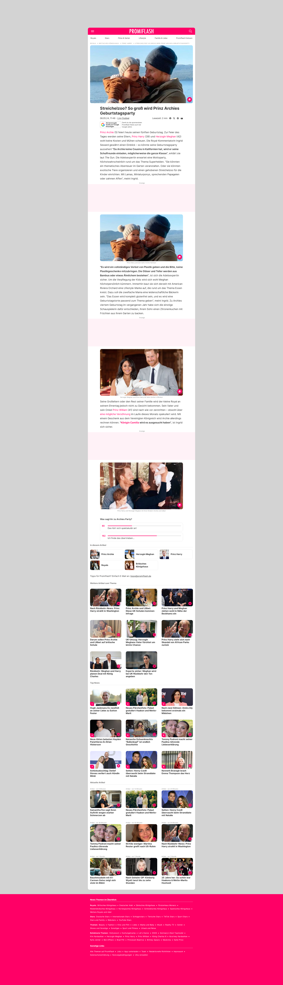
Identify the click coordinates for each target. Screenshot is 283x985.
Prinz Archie (107, 132)
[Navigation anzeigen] (92, 31)
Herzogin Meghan (166, 136)
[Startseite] (141, 31)
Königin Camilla (130, 422)
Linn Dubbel (123, 118)
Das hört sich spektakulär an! (122, 528)
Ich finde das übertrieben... (121, 538)
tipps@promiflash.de (140, 576)
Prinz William (120, 409)
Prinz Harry (138, 136)
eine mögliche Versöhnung (115, 414)
